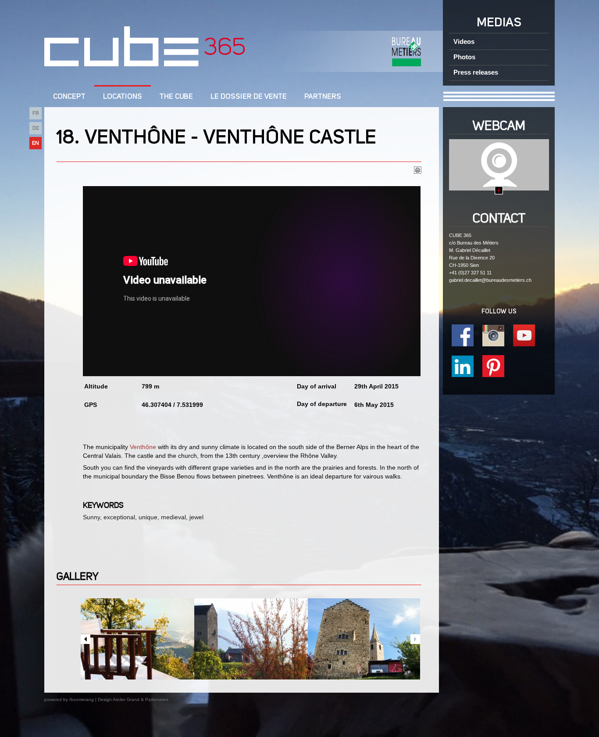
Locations (122, 97)
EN (35, 143)
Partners (322, 97)
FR (35, 113)
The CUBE (176, 97)
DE (35, 128)
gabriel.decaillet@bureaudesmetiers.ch (490, 280)
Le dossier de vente (248, 97)
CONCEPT (69, 97)
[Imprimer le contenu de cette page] (417, 171)
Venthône (143, 446)
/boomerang (81, 699)
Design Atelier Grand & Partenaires (133, 699)
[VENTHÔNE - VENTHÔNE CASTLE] (137, 639)
